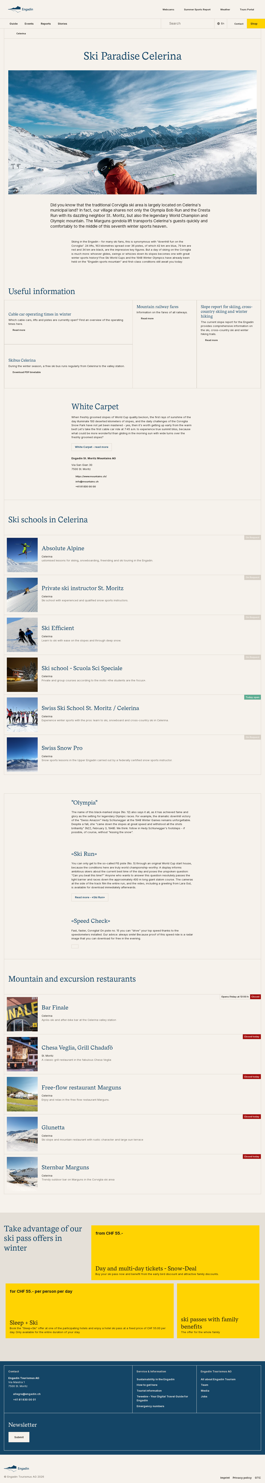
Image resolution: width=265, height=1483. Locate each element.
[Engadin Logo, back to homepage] (26, 9)
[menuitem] (29, 23)
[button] (13, 23)
